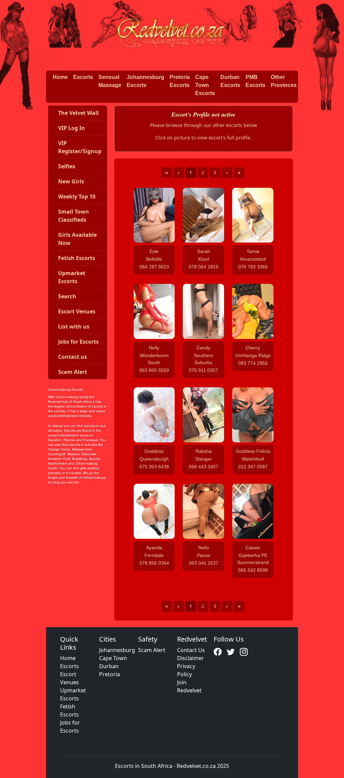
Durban (109, 666)
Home (60, 77)
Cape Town (113, 658)
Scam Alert (151, 650)
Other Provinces (284, 81)
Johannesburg (117, 650)
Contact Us (191, 650)
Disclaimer (190, 658)
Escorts (83, 77)
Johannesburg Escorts (145, 81)
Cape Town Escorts (205, 85)
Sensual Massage (109, 81)
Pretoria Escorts (180, 81)
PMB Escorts (255, 81)
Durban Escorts (230, 81)
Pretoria (109, 674)
